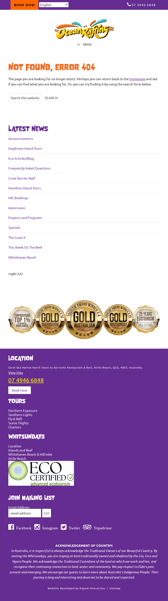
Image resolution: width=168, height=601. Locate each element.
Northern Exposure (22, 410)
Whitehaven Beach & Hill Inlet (30, 454)
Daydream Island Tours (25, 148)
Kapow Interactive (92, 588)
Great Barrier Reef (21, 178)
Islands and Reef (20, 450)
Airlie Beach (17, 458)
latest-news (16, 208)
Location (14, 446)
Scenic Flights (18, 423)
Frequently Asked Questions (29, 168)
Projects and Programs (25, 218)
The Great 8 (16, 237)
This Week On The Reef (25, 247)
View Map (15, 372)
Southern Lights (20, 415)
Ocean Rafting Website (83, 29)
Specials (14, 227)
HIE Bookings (18, 198)
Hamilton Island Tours (24, 188)
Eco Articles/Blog (21, 158)
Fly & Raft (15, 419)
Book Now (19, 390)
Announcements (20, 138)
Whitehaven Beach (22, 257)
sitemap (115, 588)
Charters (14, 427)
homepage (137, 79)
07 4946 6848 (144, 5)
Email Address (19, 507)
